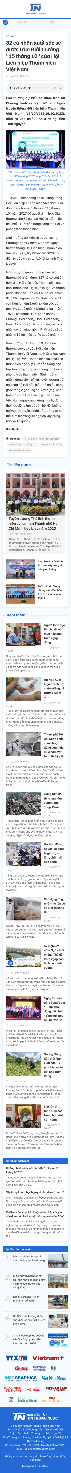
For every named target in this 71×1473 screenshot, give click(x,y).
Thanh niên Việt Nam (20, 450)
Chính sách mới (19, 1161)
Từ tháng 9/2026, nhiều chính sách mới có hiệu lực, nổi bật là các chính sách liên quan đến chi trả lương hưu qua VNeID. (35, 1181)
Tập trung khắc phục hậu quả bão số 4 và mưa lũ (35, 1192)
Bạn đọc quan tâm (21, 1249)
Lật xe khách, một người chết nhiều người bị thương (29, 1258)
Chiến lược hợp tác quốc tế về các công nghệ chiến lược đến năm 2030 (28, 1339)
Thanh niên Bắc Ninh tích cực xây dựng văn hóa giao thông (51, 565)
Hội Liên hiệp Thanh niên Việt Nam (41, 438)
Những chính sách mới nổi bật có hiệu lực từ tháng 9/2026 (32, 1170)
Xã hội (10, 36)
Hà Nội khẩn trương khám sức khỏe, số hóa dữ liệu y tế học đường (29, 1320)
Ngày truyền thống (52, 444)
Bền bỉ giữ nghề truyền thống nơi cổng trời (26, 1298)
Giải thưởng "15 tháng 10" (22, 444)
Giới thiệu (43, 1466)
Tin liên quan (19, 464)
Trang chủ (28, 1466)
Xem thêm (16, 615)
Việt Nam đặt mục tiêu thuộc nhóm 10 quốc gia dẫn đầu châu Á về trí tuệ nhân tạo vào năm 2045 (35, 1214)
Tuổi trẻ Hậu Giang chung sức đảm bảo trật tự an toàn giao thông (50, 591)
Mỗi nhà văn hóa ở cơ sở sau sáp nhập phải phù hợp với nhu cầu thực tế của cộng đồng (29, 1281)
